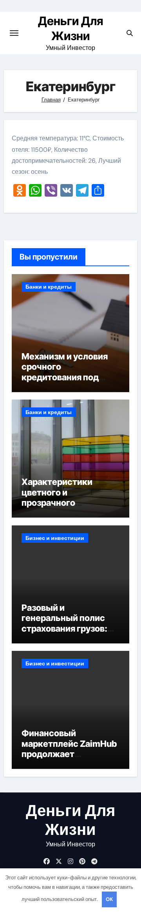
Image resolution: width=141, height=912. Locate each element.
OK (109, 899)
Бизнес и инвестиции (54, 538)
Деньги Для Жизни (70, 820)
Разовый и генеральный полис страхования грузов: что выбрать (64, 623)
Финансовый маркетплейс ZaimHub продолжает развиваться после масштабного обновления (69, 759)
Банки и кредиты (48, 286)
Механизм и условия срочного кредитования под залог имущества (65, 371)
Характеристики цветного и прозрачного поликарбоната (57, 497)
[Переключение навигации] (14, 33)
